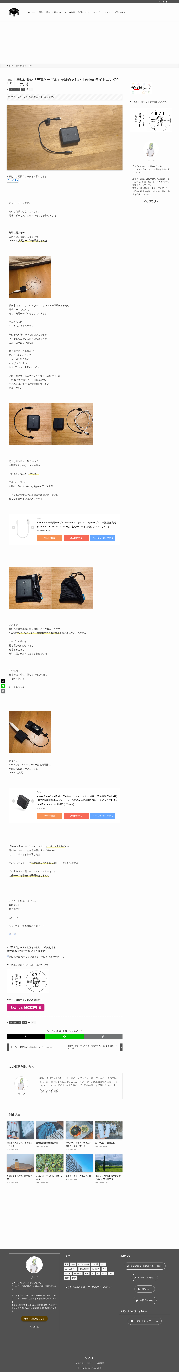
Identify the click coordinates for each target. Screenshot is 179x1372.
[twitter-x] (159, 1)
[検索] (170, 1)
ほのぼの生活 (14, 89)
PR (66, 1264)
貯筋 (67, 1278)
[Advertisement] (89, 42)
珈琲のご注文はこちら (34, 1318)
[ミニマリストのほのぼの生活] (14, 12)
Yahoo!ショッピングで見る (103, 538)
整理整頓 (77, 1273)
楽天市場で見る (76, 538)
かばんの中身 (83, 1264)
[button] (26, 1036)
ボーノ (21, 1094)
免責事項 (100, 1363)
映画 (86, 1273)
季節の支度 (84, 1269)
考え (111, 1273)
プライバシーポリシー (84, 1363)
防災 (74, 1278)
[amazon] (56, 1090)
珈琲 (104, 1273)
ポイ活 (95, 1264)
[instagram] (163, 1)
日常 (23, 89)
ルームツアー (70, 1269)
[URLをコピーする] (103, 1036)
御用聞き (95, 1269)
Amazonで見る (50, 538)
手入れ (68, 1273)
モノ (31, 89)
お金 (73, 1264)
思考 (104, 1269)
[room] (167, 1)
